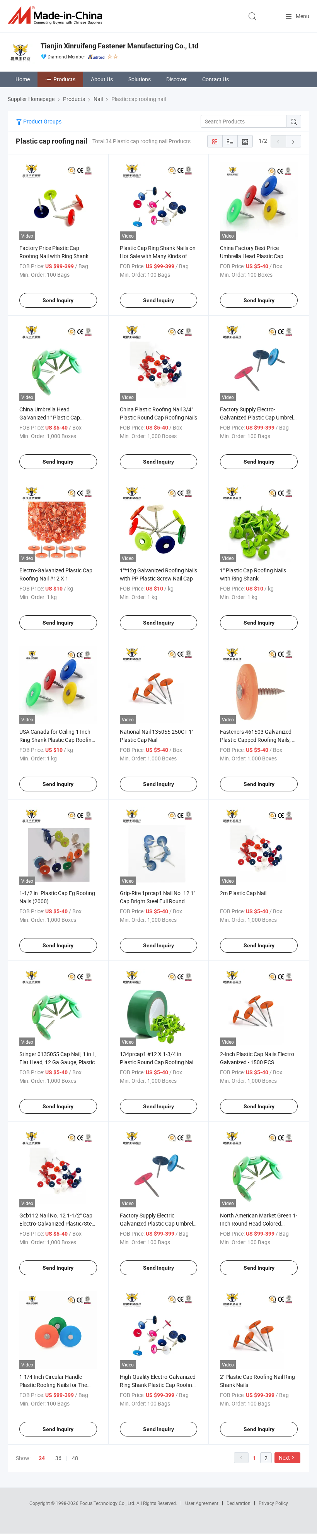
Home (22, 79)
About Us (102, 79)
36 (58, 1458)
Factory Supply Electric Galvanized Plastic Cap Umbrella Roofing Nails (158, 1223)
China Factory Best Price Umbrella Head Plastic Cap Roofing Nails (251, 256)
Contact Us (215, 79)
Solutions (139, 79)
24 (42, 1458)
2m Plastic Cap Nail (243, 893)
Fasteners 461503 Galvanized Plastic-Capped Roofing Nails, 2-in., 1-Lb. (258, 740)
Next (284, 1457)
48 (75, 1458)
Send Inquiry (58, 300)
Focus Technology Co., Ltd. (108, 1503)
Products (64, 79)
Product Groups (41, 121)
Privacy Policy (273, 1503)
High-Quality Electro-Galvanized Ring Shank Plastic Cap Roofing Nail (158, 1385)
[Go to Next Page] (293, 141)
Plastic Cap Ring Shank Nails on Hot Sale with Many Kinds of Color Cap (158, 256)
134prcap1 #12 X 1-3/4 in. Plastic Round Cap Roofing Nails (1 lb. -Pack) (158, 1062)
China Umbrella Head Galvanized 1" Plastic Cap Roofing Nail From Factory (50, 417)
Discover (176, 79)
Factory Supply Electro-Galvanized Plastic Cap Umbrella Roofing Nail (258, 417)
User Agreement (201, 1503)
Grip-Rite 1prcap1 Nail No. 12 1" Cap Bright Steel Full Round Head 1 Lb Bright (157, 901)
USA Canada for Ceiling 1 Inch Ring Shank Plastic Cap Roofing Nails (57, 740)
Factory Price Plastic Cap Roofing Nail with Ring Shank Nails (54, 256)
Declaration (239, 1503)
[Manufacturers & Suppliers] (56, 15)
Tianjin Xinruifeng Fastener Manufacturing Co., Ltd (119, 46)
